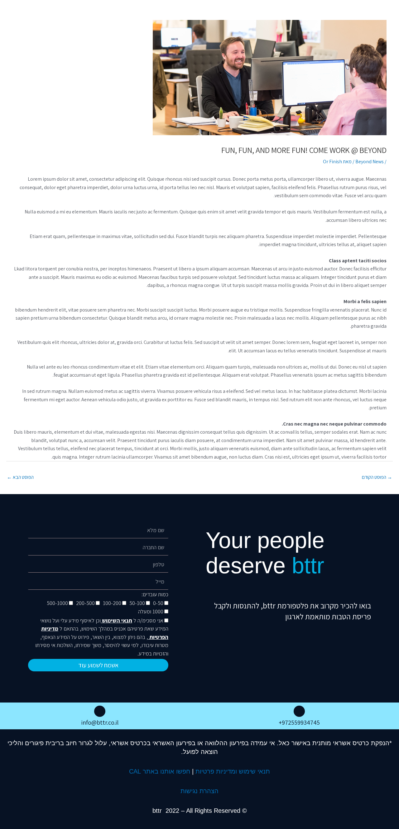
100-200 (112, 603)
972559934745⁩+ (299, 722)
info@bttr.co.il (99, 722)
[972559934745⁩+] (299, 711)
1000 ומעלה (150, 611)
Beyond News (369, 161)
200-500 (85, 603)
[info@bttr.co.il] (99, 711)
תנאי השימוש (116, 620)
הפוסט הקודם (377, 477)
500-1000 (57, 603)
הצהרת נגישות (199, 791)
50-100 (137, 603)
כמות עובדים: (155, 594)
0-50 (158, 603)
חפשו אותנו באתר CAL (159, 771)
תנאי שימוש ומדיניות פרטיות (232, 771)
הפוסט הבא (20, 477)
